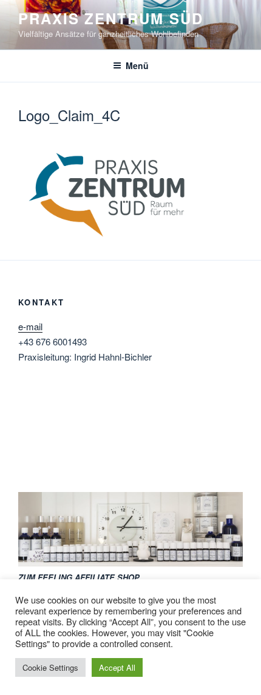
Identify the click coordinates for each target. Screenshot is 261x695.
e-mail (30, 326)
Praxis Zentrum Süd (110, 18)
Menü (137, 65)
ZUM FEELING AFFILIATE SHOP (79, 577)
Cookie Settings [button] (50, 667)
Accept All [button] (117, 667)
